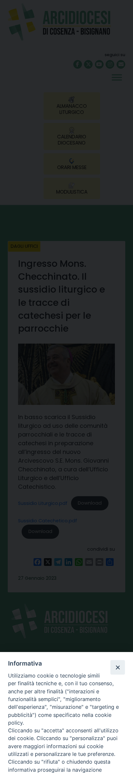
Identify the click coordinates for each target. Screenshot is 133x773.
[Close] (117, 667)
